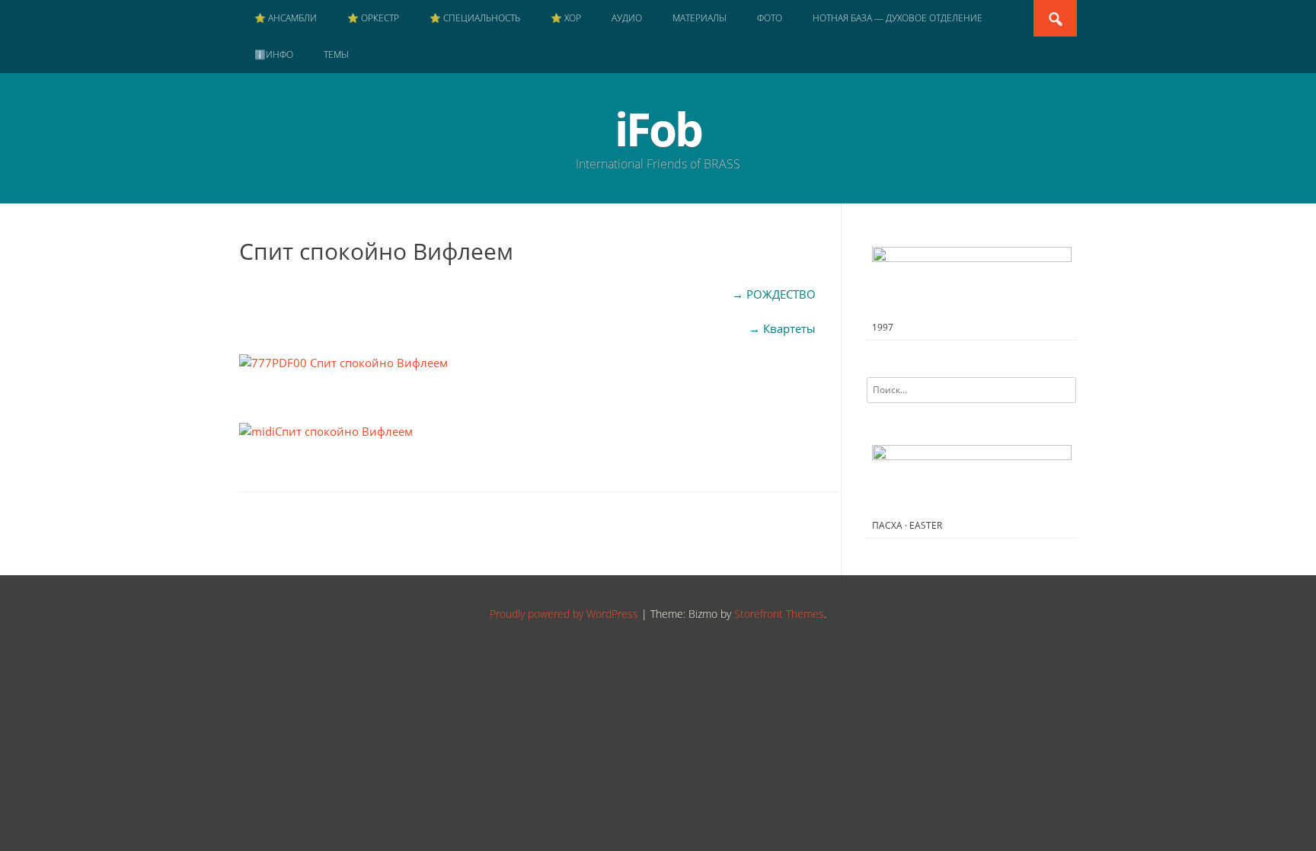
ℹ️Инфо (273, 54)
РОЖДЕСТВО (781, 294)
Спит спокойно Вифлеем (344, 431)
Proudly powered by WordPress (564, 613)
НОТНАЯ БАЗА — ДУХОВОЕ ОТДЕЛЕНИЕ (897, 17)
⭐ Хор (566, 17)
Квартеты (789, 328)
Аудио (627, 17)
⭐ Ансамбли (285, 17)
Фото (769, 17)
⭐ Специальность (475, 17)
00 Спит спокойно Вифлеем (370, 362)
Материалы (699, 17)
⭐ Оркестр (373, 17)
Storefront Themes (779, 613)
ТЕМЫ (336, 54)
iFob (658, 129)
